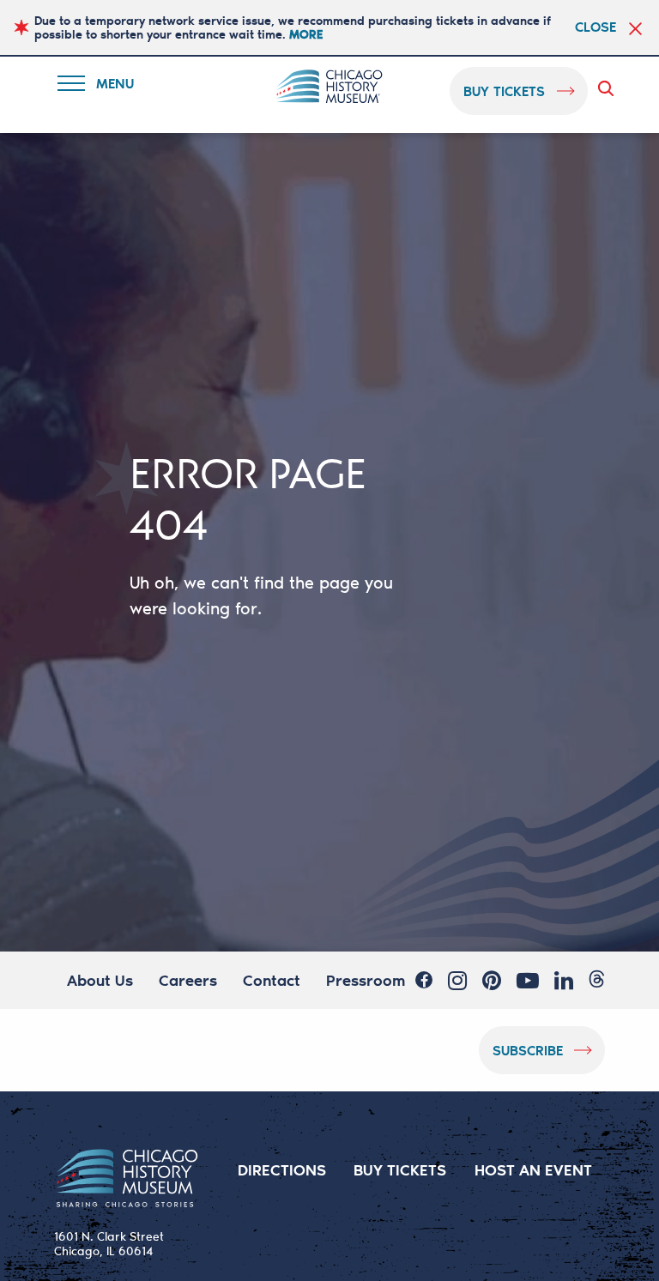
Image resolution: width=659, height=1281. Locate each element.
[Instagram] (457, 981)
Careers (188, 980)
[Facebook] (423, 979)
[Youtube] (528, 981)
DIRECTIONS (282, 1169)
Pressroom (365, 980)
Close (595, 26)
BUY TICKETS (400, 1169)
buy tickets (504, 90)
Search (609, 88)
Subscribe (528, 1050)
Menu (106, 86)
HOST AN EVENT (533, 1169)
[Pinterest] (491, 981)
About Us (100, 980)
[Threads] (597, 979)
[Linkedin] (563, 981)
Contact (271, 980)
